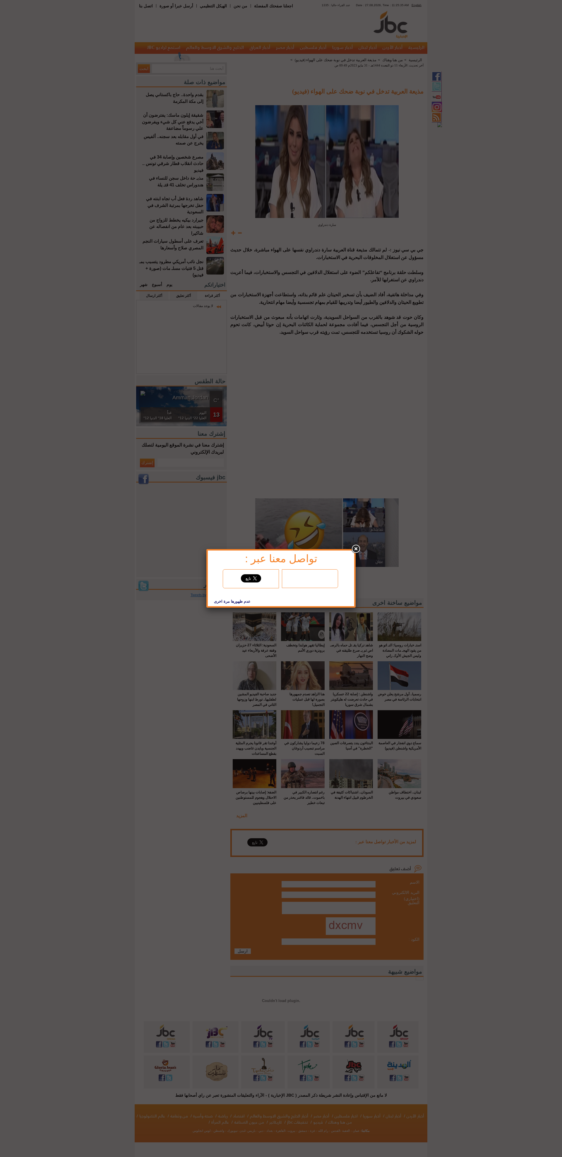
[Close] (355, 549)
